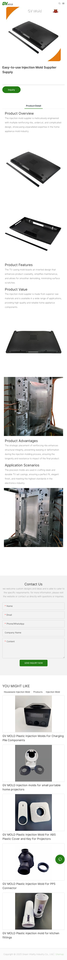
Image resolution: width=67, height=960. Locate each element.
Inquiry (11, 89)
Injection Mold (53, 692)
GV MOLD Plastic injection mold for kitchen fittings (30, 935)
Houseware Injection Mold (17, 692)
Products (38, 692)
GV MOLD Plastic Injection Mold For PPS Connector (28, 886)
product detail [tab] (33, 105)
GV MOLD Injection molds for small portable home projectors (31, 787)
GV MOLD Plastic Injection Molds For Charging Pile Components (33, 738)
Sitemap (59, 954)
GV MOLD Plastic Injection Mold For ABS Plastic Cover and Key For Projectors (29, 836)
